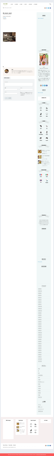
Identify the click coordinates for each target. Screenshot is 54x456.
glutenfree (41, 221)
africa (41, 128)
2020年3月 (39, 299)
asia (46, 128)
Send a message (40, 92)
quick (45, 221)
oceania (47, 140)
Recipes (12, 4)
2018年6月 (39, 345)
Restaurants (35, 4)
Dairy (41, 110)
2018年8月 (39, 341)
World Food (30, 4)
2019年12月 (40, 306)
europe (47, 134)
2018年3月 (39, 352)
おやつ (47, 221)
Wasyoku (47, 182)
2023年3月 (39, 288)
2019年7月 (39, 317)
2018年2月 (39, 354)
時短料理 (45, 224)
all (38, 370)
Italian (47, 176)
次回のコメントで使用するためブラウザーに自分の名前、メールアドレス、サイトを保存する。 (26, 93)
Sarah (5, 17)
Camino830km (41, 134)
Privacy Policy (10, 445)
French (41, 176)
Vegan (47, 116)
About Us (26, 4)
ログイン (39, 404)
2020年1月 (39, 304)
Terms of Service (5, 445)
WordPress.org (40, 411)
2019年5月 (39, 321)
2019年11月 (40, 308)
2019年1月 (39, 330)
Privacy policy (40, 261)
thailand (39, 392)
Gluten (47, 110)
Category (21, 4)
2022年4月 (39, 295)
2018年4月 (39, 350)
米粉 (47, 224)
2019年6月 (39, 319)
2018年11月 (40, 334)
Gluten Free (16, 4)
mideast (41, 140)
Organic (41, 116)
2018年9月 (39, 339)
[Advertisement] (19, 25)
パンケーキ (41, 224)
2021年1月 (39, 297)
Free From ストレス (41, 381)
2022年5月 (39, 293)
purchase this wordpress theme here (41, 454)
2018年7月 (39, 343)
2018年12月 (40, 332)
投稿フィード (40, 406)
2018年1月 (39, 356)
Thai (40, 182)
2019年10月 (40, 310)
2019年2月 (39, 328)
